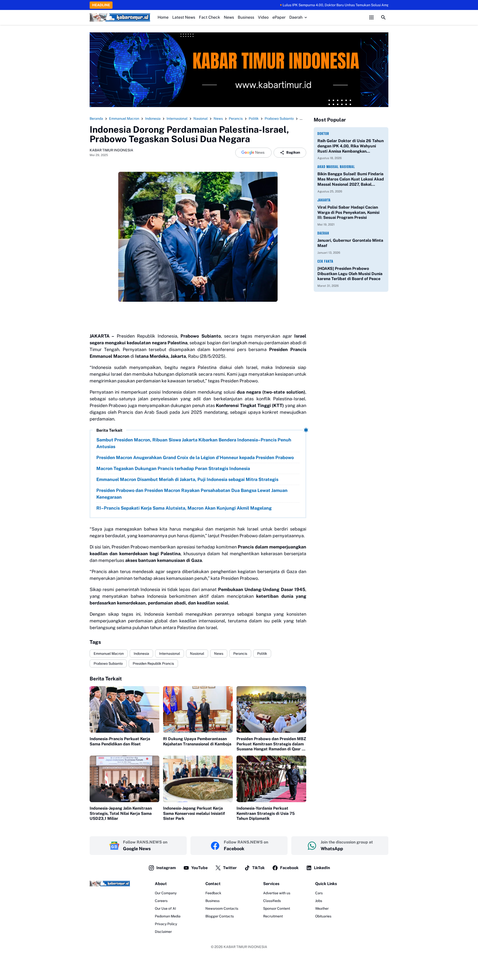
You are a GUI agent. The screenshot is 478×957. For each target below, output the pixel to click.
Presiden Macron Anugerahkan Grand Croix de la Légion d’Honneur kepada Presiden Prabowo (195, 457)
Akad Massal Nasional (336, 167)
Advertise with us (276, 893)
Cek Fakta (325, 261)
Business (246, 17)
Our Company (166, 893)
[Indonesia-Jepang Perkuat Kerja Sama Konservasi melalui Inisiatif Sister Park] (198, 779)
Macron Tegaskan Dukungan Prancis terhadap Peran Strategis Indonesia (173, 468)
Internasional (169, 654)
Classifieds (272, 901)
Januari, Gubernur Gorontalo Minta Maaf (350, 243)
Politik (262, 654)
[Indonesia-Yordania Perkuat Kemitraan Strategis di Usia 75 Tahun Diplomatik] (271, 779)
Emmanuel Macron (109, 654)
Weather (322, 908)
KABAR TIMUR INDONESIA (245, 947)
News (229, 17)
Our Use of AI (165, 908)
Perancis (240, 654)
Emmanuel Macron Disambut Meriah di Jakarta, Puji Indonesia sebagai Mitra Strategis (187, 479)
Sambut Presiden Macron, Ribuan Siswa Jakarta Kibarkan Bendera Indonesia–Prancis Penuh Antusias (193, 443)
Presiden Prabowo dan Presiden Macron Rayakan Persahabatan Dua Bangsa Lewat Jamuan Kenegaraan (192, 494)
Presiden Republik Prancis (153, 663)
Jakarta (324, 200)
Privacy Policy (166, 924)
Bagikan (293, 152)
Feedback (213, 893)
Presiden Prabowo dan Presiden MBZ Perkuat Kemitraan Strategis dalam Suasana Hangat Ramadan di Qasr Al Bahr (271, 744)
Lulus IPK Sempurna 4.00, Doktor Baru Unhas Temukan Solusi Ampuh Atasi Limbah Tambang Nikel (334, 5)
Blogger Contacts (219, 916)
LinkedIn (322, 867)
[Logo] (110, 883)
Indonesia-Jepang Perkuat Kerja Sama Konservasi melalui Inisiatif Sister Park (194, 813)
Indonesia (141, 654)
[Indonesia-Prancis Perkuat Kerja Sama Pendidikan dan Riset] (124, 709)
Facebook (289, 867)
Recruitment (273, 916)
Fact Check (209, 17)
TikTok (258, 867)
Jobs (318, 901)
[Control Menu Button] (371, 17)
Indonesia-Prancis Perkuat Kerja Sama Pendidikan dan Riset (120, 741)
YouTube (199, 867)
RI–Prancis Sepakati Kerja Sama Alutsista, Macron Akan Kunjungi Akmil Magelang (184, 508)
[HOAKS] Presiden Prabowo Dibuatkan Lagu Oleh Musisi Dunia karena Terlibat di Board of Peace (349, 273)
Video (263, 17)
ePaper (279, 17)
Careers (161, 901)
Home (163, 17)
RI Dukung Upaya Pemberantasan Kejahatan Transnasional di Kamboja (197, 741)
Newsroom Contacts (221, 908)
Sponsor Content (276, 908)
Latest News (183, 17)
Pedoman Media (167, 916)
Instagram (166, 867)
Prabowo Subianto (108, 663)
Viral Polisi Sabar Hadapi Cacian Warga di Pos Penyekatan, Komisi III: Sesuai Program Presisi (348, 212)
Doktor (323, 133)
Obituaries (323, 916)
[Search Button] (383, 17)
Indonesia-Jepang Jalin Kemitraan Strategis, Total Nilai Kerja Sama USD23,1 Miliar (121, 813)
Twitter (230, 867)
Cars (319, 893)
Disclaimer (163, 932)
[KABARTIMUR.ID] (120, 17)
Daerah (295, 17)
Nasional (197, 654)
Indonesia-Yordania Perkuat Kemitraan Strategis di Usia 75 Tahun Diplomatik (266, 813)
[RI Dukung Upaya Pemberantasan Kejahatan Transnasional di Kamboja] (198, 709)
